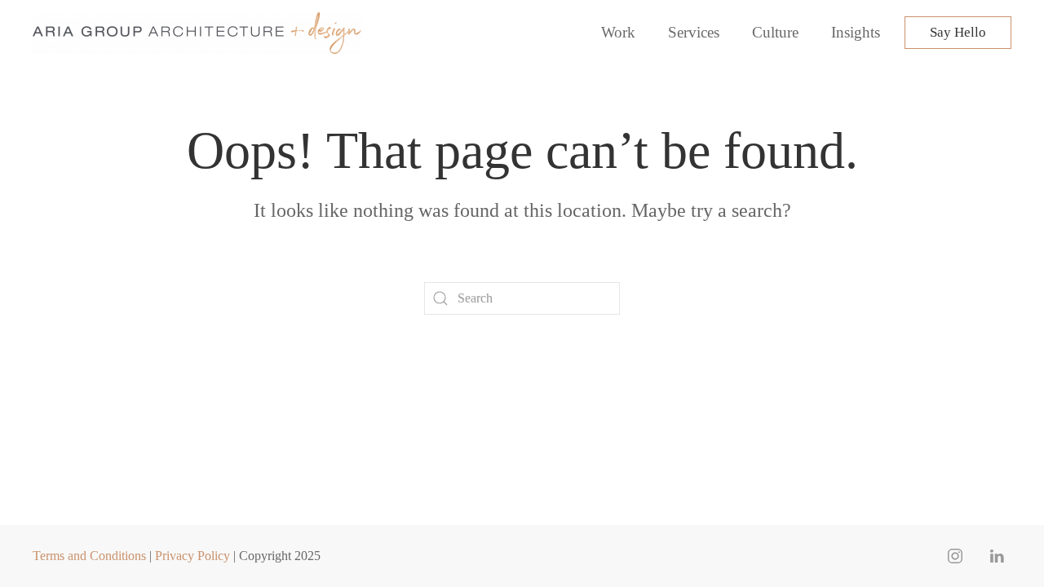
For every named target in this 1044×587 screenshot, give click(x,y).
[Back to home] (199, 32)
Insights (855, 32)
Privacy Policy (192, 556)
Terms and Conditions (89, 556)
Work (618, 32)
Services (693, 32)
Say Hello (958, 32)
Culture (775, 32)
